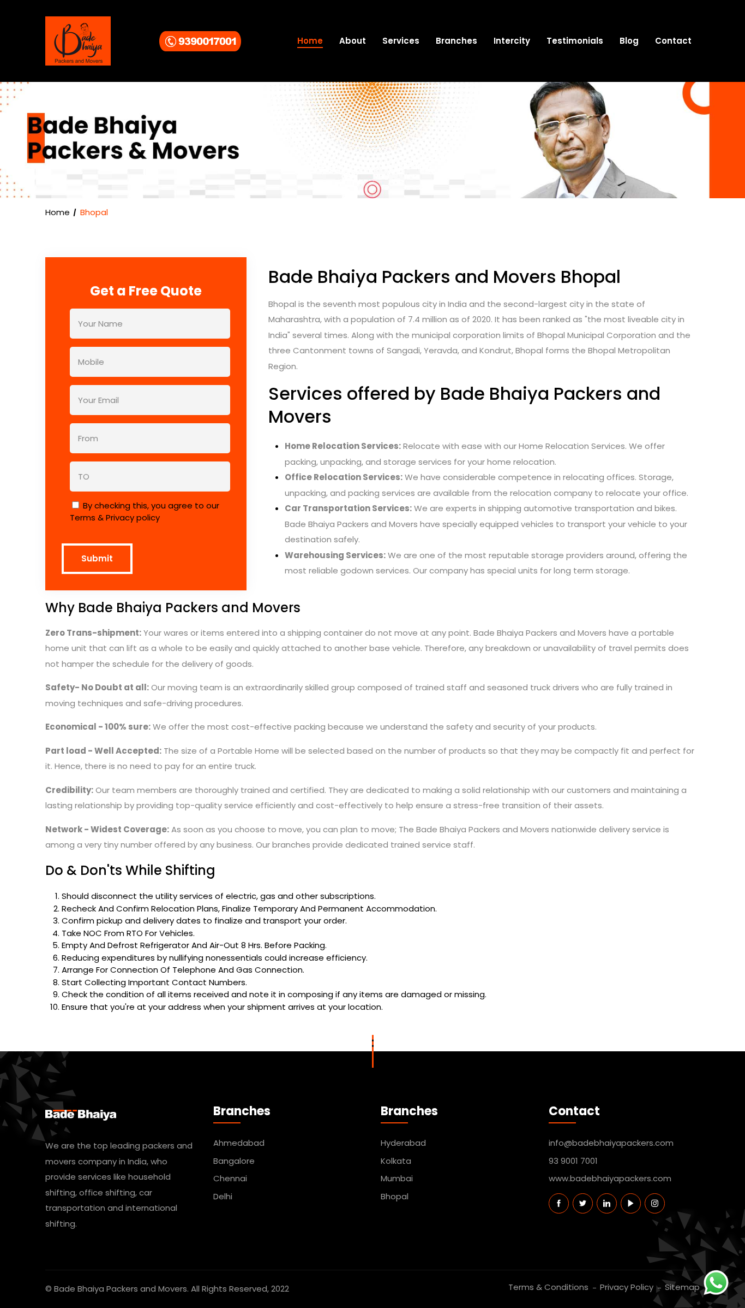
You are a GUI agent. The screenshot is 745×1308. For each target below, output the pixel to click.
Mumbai (397, 1178)
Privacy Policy (626, 1287)
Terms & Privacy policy (115, 517)
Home (310, 40)
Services (400, 40)
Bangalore (234, 1161)
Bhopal (394, 1196)
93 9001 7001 (573, 1161)
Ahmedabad (239, 1143)
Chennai (230, 1178)
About (352, 40)
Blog (629, 40)
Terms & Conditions (548, 1287)
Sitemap (682, 1287)
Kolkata (396, 1161)
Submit (97, 558)
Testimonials (574, 40)
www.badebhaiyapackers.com (610, 1178)
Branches (456, 40)
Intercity (512, 40)
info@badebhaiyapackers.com (611, 1143)
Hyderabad (403, 1143)
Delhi (222, 1196)
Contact (673, 40)
